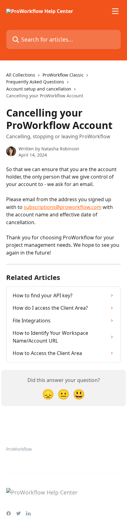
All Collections (20, 75)
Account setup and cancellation (38, 89)
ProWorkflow (19, 449)
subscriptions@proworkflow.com (62, 207)
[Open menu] (115, 11)
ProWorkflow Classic (63, 75)
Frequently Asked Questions (35, 82)
